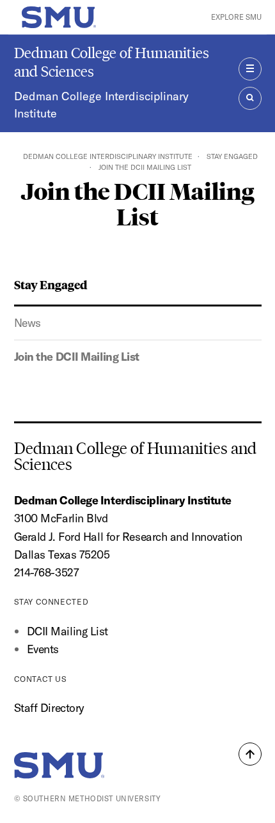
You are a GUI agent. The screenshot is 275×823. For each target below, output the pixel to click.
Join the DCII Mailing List (77, 356)
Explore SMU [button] (236, 17)
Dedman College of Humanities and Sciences (111, 61)
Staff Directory (49, 707)
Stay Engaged (232, 156)
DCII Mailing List (67, 631)
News (27, 322)
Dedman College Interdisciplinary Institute (101, 105)
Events (43, 649)
